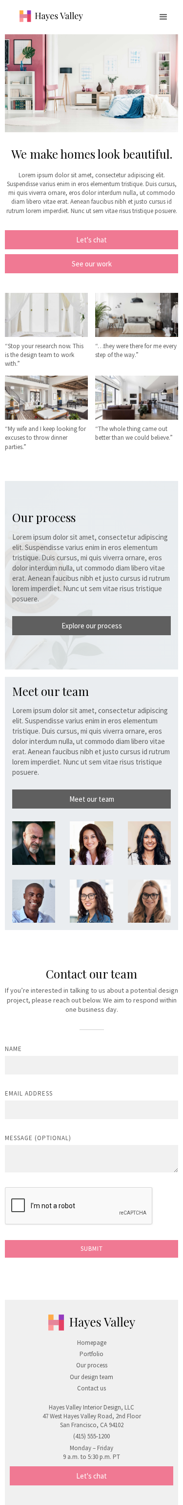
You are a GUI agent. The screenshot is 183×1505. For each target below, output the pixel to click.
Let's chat (91, 239)
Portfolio (91, 1354)
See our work (92, 263)
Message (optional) (38, 1138)
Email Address (29, 1093)
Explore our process (91, 625)
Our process (91, 1365)
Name (13, 1049)
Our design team (91, 1377)
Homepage (91, 1342)
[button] (163, 17)
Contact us (91, 1388)
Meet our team (91, 799)
